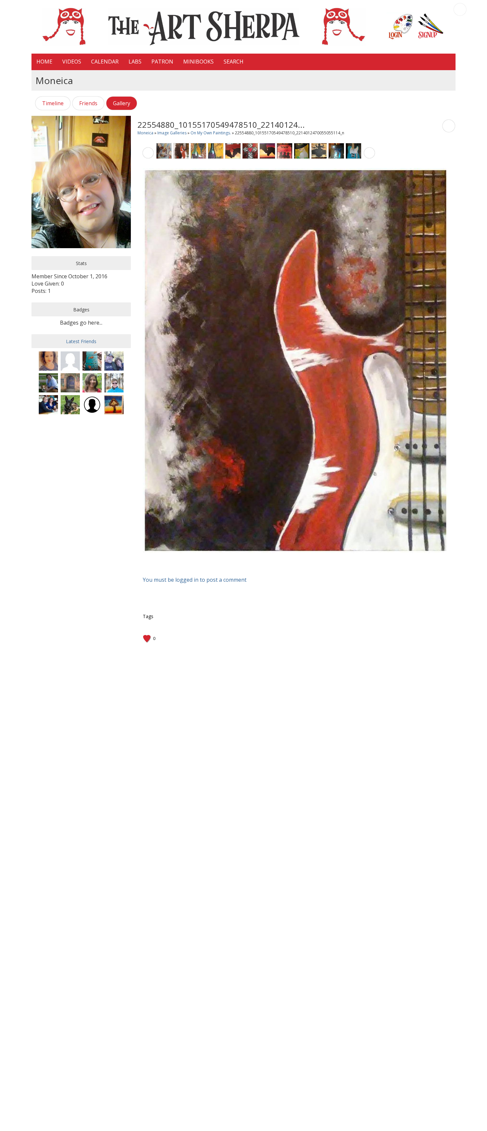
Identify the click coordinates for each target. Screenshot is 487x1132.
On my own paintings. (211, 133)
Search (234, 61)
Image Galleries (172, 133)
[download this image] (449, 125)
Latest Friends (81, 341)
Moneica (145, 133)
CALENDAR (105, 61)
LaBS (135, 61)
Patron (162, 61)
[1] (286, 558)
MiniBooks (198, 61)
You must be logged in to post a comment (194, 579)
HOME (44, 61)
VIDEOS (71, 61)
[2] (288, 558)
